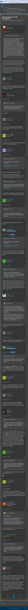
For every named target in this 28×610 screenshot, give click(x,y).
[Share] (25, 23)
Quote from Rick (9, 303)
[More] (24, 32)
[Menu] (26, 1)
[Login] (23, 1)
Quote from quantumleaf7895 (12, 35)
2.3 (9, 9)
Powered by (14, 608)
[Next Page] (20, 596)
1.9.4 (15, 11)
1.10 (18, 11)
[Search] (19, 1)
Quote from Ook (9, 209)
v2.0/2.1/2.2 (5, 9)
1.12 (24, 11)
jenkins (19, 8)
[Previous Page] (7, 596)
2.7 (16, 9)
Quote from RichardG (10, 103)
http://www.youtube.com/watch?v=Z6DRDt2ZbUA (11, 166)
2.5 (11, 9)
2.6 (13, 9)
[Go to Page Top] (25, 608)
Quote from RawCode (10, 513)
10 (18, 596)
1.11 (21, 11)
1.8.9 (13, 11)
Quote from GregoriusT (11, 269)
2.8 (18, 9)
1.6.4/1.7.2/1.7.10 (7, 11)
